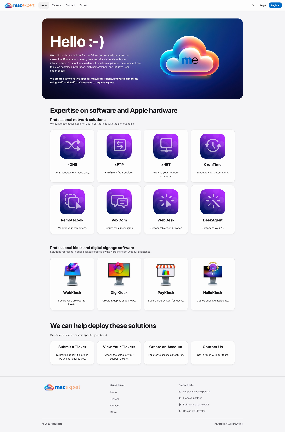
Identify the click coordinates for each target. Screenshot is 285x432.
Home (43, 5)
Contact (70, 5)
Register (275, 5)
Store (83, 5)
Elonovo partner (192, 397)
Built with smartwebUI (196, 404)
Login (263, 5)
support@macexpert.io (196, 391)
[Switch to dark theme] (253, 5)
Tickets (56, 5)
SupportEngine (235, 423)
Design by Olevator (194, 411)
